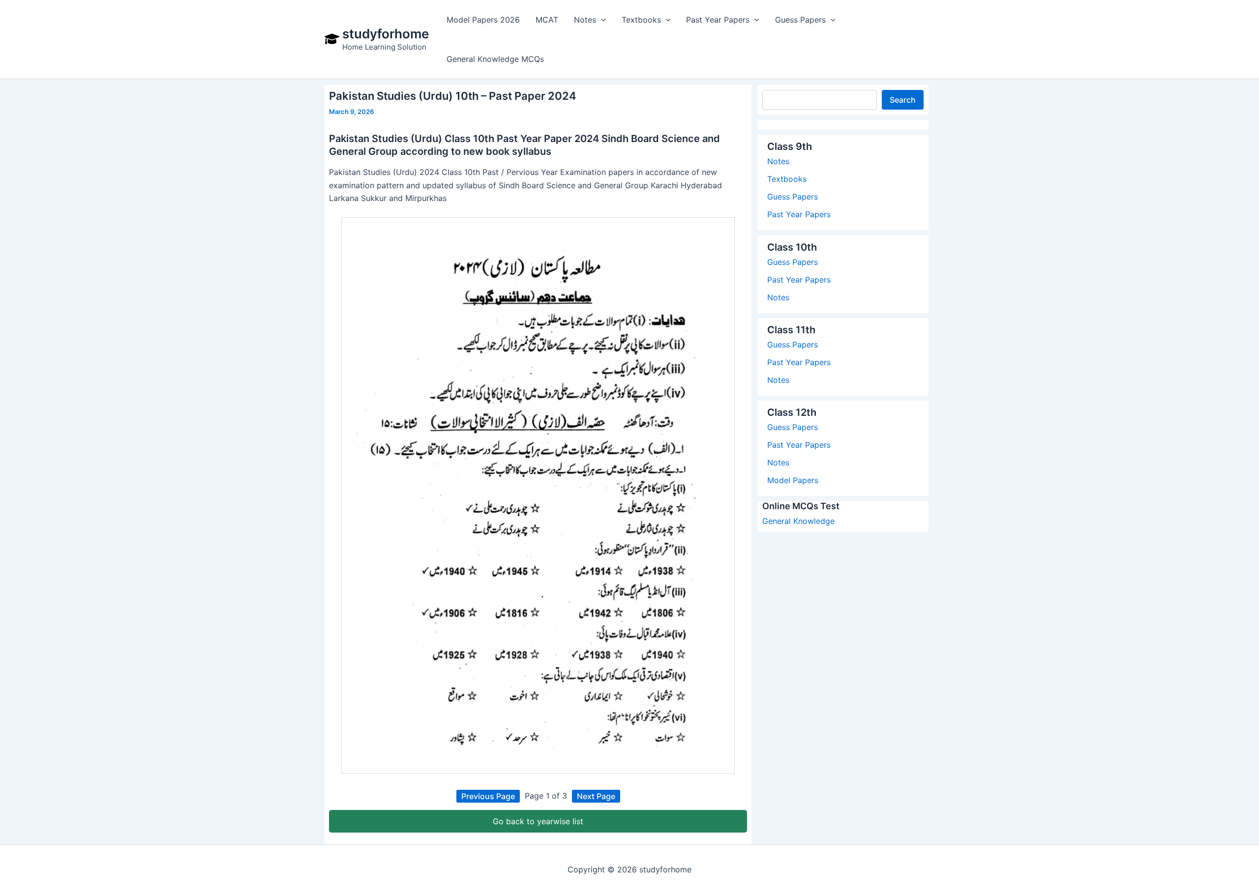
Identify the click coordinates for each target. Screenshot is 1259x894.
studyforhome (385, 33)
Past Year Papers (799, 214)
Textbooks (787, 179)
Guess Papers (792, 197)
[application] (601, 19)
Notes (778, 161)
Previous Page (488, 796)
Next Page (596, 796)
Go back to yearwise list (538, 821)
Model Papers (792, 480)
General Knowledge (798, 521)
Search (903, 100)
